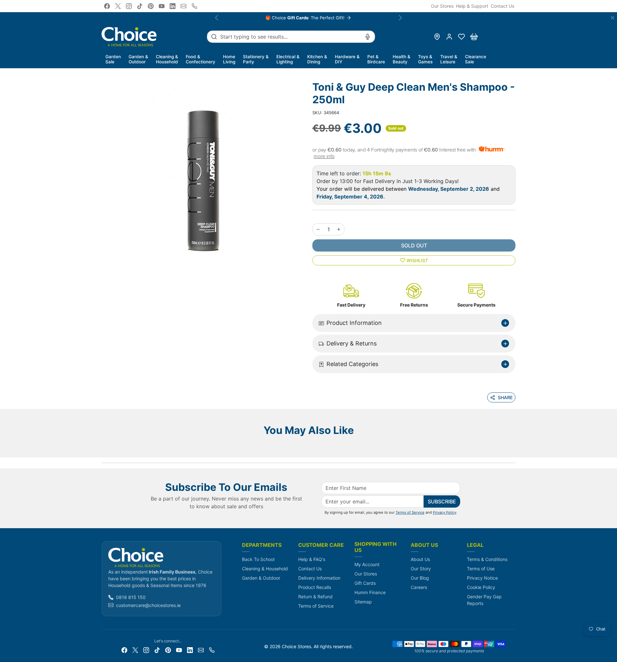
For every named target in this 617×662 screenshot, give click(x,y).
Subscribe (442, 501)
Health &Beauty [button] (401, 59)
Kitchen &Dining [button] (317, 59)
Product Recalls (314, 587)
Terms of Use (481, 568)
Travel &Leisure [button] (448, 59)
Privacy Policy (444, 512)
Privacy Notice (482, 578)
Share (505, 397)
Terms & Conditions (487, 559)
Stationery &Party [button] (256, 59)
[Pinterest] (150, 6)
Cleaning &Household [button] (167, 59)
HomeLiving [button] (229, 59)
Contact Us (502, 6)
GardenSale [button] (113, 59)
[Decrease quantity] (318, 229)
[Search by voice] (367, 36)
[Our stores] (437, 36)
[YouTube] (161, 6)
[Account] (449, 36)
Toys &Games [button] (425, 59)
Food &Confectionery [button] (200, 59)
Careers (419, 587)
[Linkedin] (172, 6)
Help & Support (472, 6)
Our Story (421, 568)
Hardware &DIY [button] (347, 59)
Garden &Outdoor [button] (138, 59)
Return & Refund (315, 596)
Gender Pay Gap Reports (484, 600)
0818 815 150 (131, 597)
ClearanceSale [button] (475, 59)
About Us (420, 559)
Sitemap (363, 601)
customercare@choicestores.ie (148, 605)
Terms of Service (410, 512)
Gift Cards (365, 583)
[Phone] (194, 6)
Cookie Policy (481, 587)
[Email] (183, 6)
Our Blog (420, 578)
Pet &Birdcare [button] (376, 59)
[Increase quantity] (338, 229)
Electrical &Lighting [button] (288, 59)
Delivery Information (319, 578)
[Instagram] (128, 6)
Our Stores (442, 6)
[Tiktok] (139, 6)
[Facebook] (107, 6)
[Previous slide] (103, 448)
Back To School (258, 559)
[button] (461, 36)
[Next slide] (513, 448)
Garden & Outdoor (261, 578)
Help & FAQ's (311, 559)
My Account (367, 564)
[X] (117, 6)
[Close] (612, 17)
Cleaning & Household (265, 568)
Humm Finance (370, 592)
